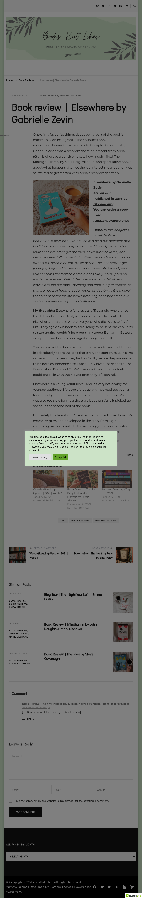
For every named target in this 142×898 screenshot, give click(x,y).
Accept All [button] (60, 457)
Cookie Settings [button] (40, 457)
